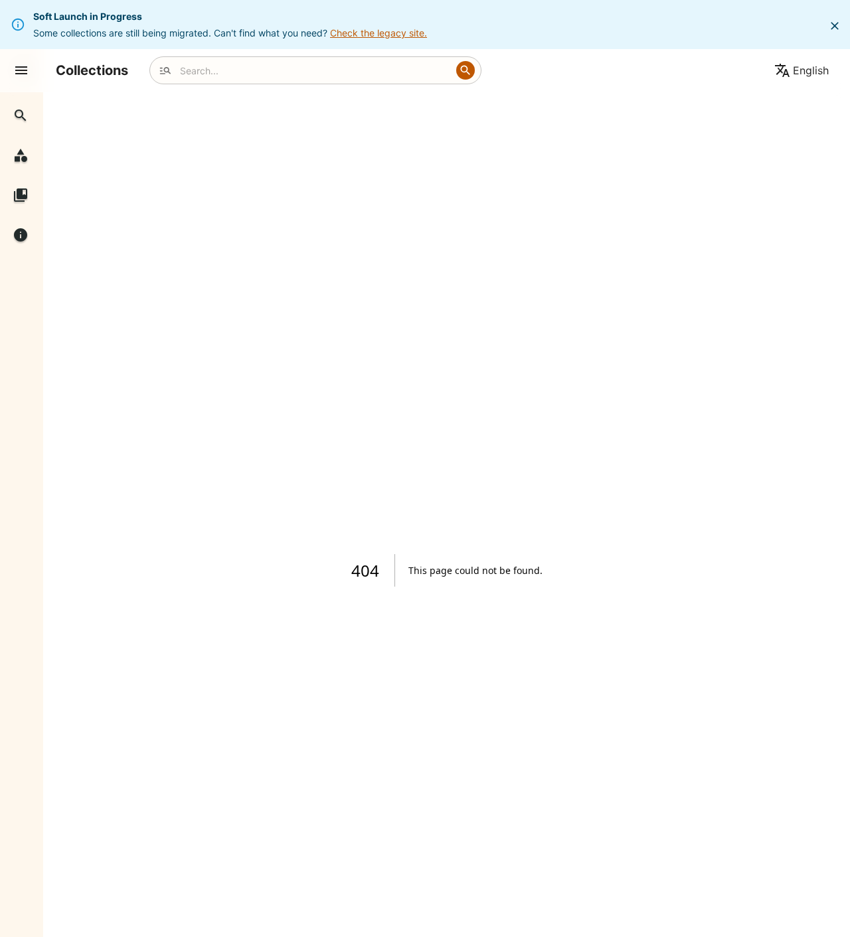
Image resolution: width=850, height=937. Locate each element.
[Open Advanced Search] (165, 70)
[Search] (465, 70)
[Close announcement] (835, 26)
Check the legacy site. (378, 32)
